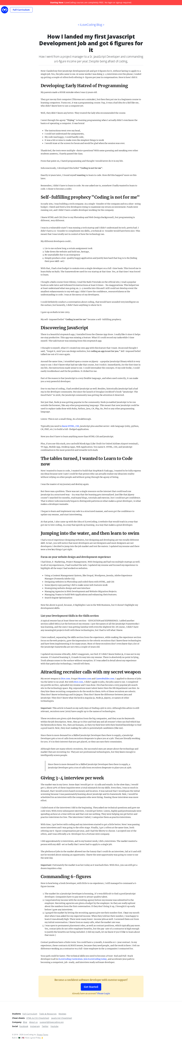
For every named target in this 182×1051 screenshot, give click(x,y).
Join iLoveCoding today (95, 959)
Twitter (45, 1026)
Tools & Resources (48, 1013)
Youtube (54, 1026)
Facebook (23, 1026)
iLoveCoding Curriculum (70, 959)
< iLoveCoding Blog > (91, 25)
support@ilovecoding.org (52, 1022)
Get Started (91, 986)
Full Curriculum (21, 9)
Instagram (35, 1026)
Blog (25, 1022)
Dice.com (65, 678)
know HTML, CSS (70, 426)
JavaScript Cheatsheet (61, 1018)
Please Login (103, 993)
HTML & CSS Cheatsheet (37, 1018)
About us (33, 1022)
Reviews (62, 1013)
